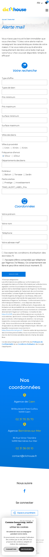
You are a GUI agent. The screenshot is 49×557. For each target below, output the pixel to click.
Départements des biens (13, 160)
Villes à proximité (10, 144)
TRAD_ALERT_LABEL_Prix (14, 187)
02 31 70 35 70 (25, 419)
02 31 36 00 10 (24, 448)
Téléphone (7, 233)
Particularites (8, 179)
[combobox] (24, 82)
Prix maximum (9, 107)
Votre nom (7, 223)
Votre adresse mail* (11, 242)
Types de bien (8, 88)
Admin (41, 542)
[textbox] (24, 82)
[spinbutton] (24, 101)
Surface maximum (10, 125)
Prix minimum (8, 97)
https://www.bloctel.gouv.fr (12, 330)
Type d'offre (7, 78)
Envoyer (13, 274)
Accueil (4, 19)
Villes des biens (9, 135)
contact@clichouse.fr (24, 456)
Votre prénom (8, 214)
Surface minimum (10, 116)
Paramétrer (11, 549)
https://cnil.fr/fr (7, 314)
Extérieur (6, 171)
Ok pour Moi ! (26, 549)
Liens (36, 542)
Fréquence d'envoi (11, 152)
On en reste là (25, 521)
